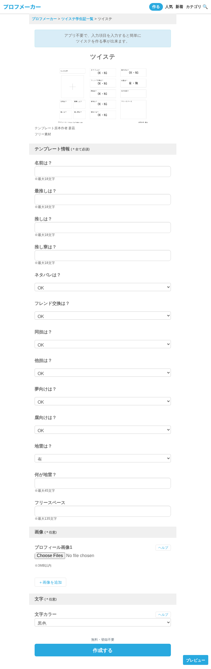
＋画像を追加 (50, 582)
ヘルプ (163, 548)
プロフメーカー (44, 19)
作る (156, 6)
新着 (179, 6)
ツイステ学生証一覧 (77, 19)
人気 (169, 6)
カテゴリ (193, 6)
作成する (103, 649)
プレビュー (195, 660)
